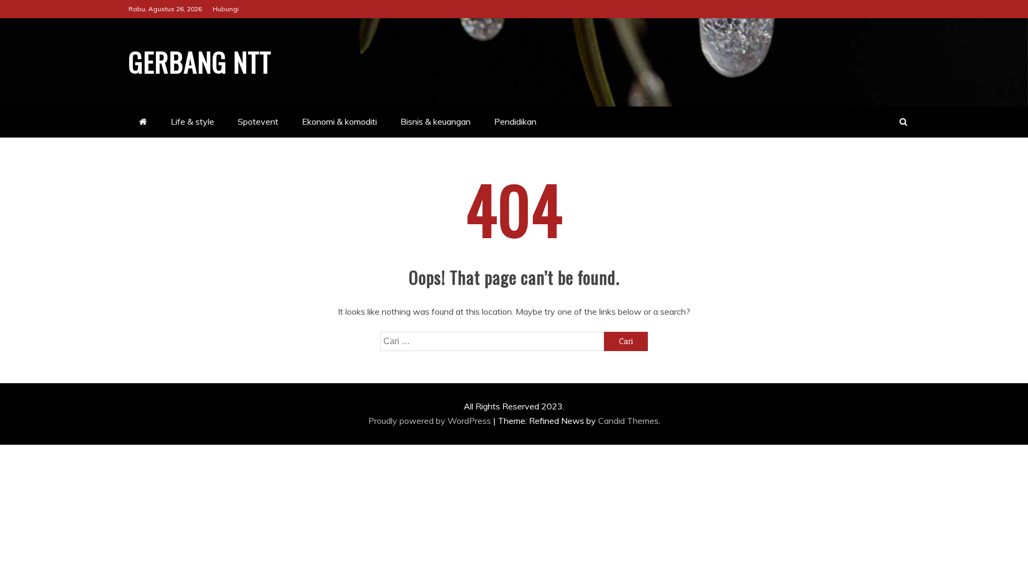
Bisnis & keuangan (435, 121)
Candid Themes (628, 420)
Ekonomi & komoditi (339, 121)
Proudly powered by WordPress (430, 420)
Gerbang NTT (199, 61)
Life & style (192, 121)
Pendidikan (515, 121)
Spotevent (258, 121)
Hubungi (226, 9)
